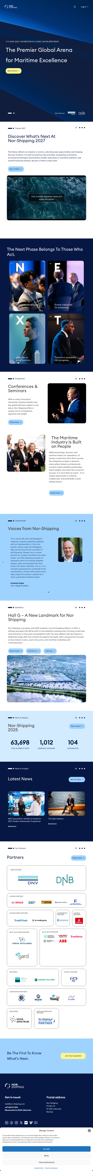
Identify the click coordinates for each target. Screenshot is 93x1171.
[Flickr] (26, 1123)
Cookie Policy (39, 1168)
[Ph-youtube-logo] (36, 1123)
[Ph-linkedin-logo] (6, 1123)
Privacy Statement (51, 1168)
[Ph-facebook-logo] (11, 1123)
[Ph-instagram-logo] (16, 1123)
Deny (46, 1155)
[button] (89, 1130)
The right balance (55, 819)
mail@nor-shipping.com (15, 1104)
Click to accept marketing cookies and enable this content (46, 197)
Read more (12, 826)
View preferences (46, 1162)
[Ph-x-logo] (21, 1123)
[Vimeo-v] (31, 1123)
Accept (46, 1149)
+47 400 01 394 (11, 1107)
